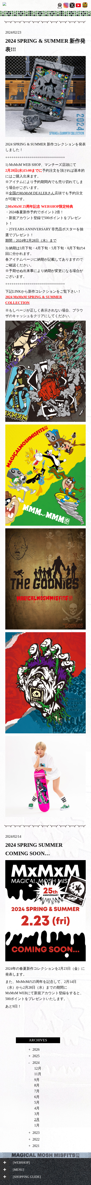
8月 (37, 1085)
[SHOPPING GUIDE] (27, 1177)
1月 (37, 1125)
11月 (37, 1074)
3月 (37, 1114)
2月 (37, 1119)
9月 (37, 1080)
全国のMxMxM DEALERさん (32, 193)
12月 (37, 1068)
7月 (37, 1091)
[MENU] (18, 1169)
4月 (37, 1108)
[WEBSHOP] (21, 1162)
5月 (37, 1102)
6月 (37, 1097)
